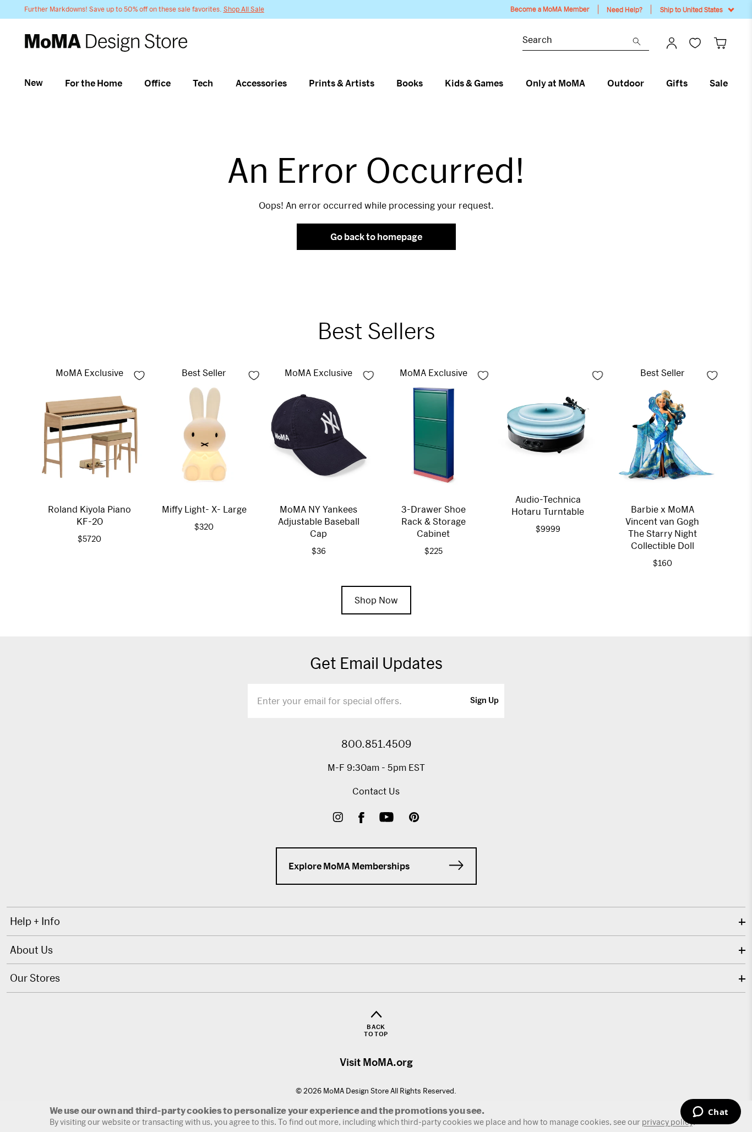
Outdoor (625, 83)
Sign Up (484, 701)
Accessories (261, 83)
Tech (203, 83)
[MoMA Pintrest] (414, 818)
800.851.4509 (376, 744)
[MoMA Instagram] (338, 818)
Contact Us (376, 791)
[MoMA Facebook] (361, 818)
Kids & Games (474, 83)
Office (157, 83)
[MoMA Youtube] (386, 818)
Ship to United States (691, 9)
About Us (31, 950)
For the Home (93, 83)
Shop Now (376, 600)
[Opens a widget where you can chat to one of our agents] (710, 1112)
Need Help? (624, 9)
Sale (719, 83)
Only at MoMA (555, 83)
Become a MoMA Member (550, 9)
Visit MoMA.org (376, 1062)
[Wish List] (695, 42)
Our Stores (35, 978)
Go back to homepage (376, 236)
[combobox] (577, 41)
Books (409, 83)
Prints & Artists (341, 83)
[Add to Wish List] (139, 375)
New (33, 83)
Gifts (677, 83)
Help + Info (35, 921)
